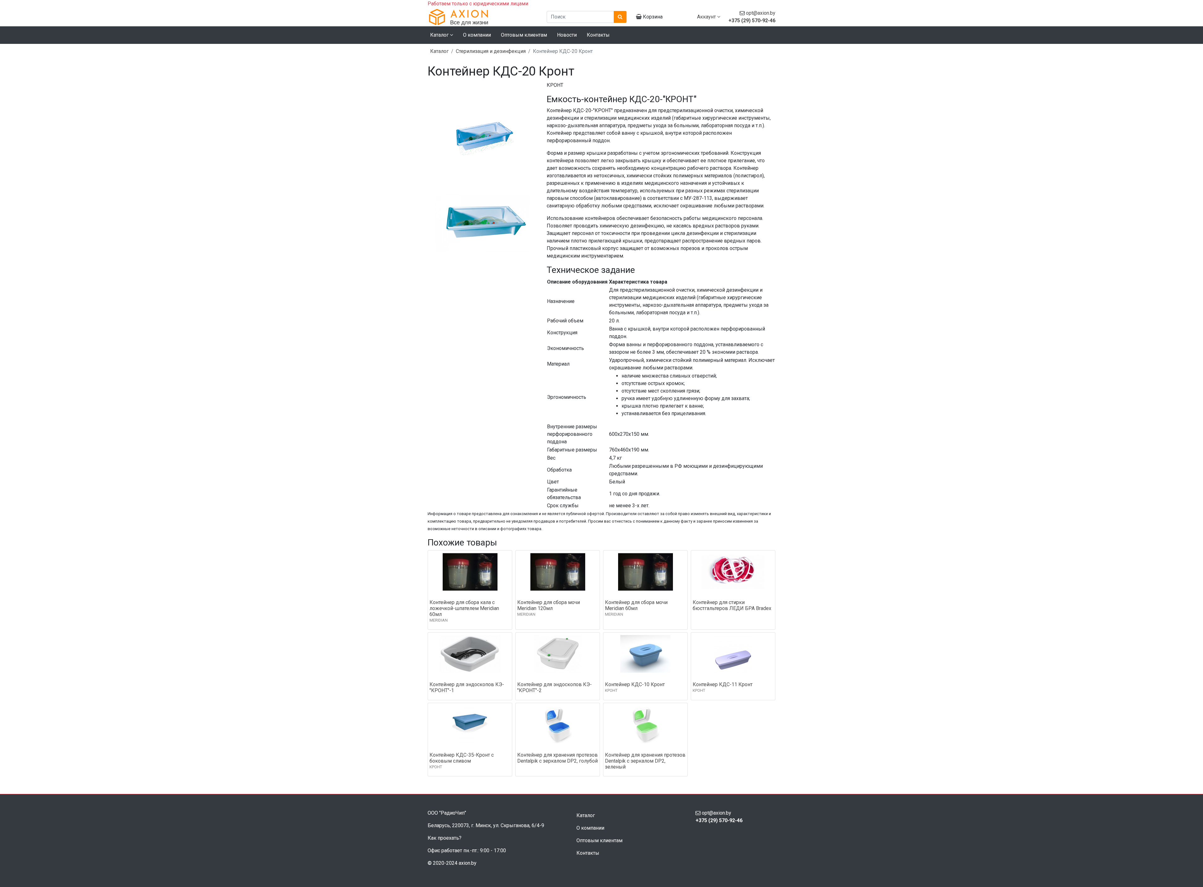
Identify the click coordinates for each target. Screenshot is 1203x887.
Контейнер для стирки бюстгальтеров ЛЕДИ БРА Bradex (732, 605)
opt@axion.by (760, 13)
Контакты (598, 35)
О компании (477, 35)
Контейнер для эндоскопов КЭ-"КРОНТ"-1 (467, 687)
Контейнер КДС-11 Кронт (723, 684)
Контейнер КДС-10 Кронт (635, 684)
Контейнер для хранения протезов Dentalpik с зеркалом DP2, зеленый (645, 761)
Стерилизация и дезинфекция (491, 51)
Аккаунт (707, 17)
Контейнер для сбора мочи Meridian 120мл (548, 605)
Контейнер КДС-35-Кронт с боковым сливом (462, 758)
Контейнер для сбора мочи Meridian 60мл (636, 605)
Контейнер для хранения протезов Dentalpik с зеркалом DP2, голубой (557, 758)
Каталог (439, 51)
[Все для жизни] (482, 17)
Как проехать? (444, 838)
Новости (567, 35)
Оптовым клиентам (524, 35)
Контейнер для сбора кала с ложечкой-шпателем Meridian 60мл (464, 608)
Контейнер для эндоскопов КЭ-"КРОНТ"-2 (554, 687)
